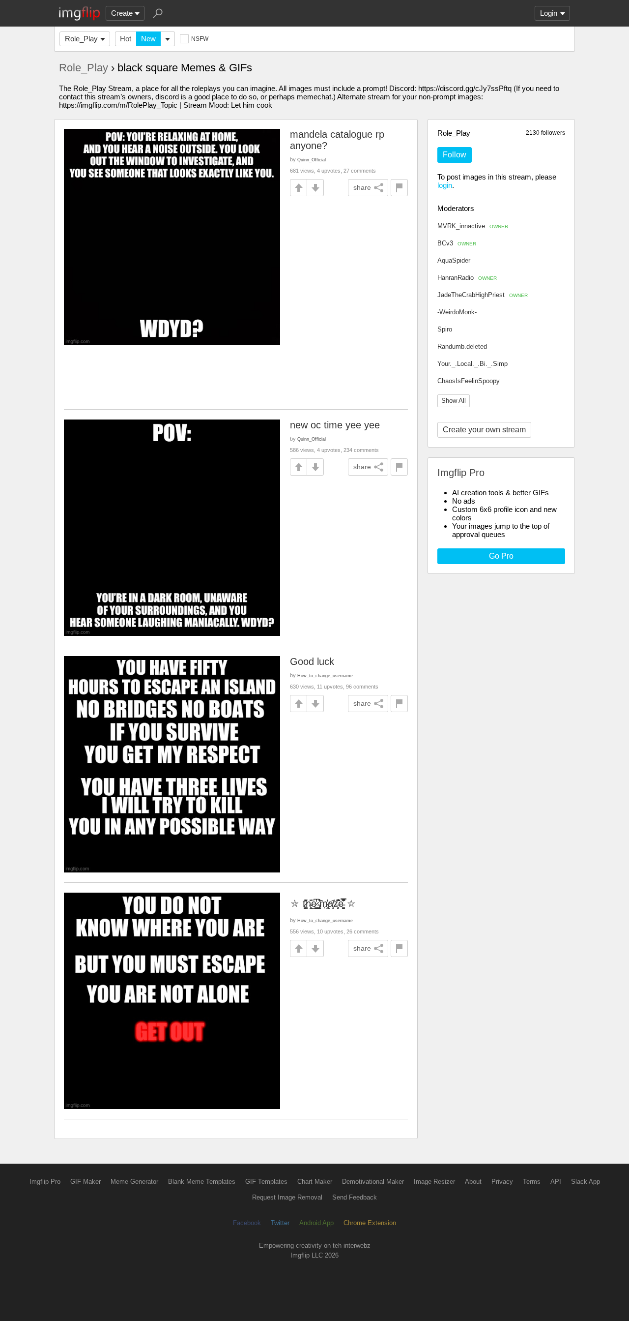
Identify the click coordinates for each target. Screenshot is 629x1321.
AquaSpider (453, 260)
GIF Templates (266, 1181)
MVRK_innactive (472, 226)
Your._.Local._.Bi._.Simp (472, 363)
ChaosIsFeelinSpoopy (468, 381)
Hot (125, 38)
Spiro (444, 329)
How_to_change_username (325, 675)
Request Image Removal (287, 1197)
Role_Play (81, 38)
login (444, 185)
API (555, 1181)
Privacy (502, 1181)
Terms (532, 1181)
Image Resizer (434, 1181)
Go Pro (501, 556)
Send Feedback (354, 1197)
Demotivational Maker (373, 1181)
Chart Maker (314, 1181)
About (473, 1181)
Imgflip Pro (44, 1181)
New (148, 38)
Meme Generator (134, 1181)
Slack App (585, 1181)
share (362, 187)
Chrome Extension (369, 1223)
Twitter (280, 1223)
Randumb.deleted (462, 346)
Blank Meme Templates (201, 1181)
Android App (316, 1223)
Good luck (312, 661)
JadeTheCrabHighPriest (482, 295)
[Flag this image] (399, 187)
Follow (454, 154)
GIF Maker (85, 1181)
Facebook (247, 1223)
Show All (453, 400)
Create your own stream (484, 429)
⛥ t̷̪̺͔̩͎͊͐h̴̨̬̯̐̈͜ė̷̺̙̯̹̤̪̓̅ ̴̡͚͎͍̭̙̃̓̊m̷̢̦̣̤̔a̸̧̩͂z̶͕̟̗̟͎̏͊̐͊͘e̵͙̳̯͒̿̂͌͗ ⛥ (323, 903)
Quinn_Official (311, 159)
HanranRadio (467, 277)
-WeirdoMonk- (457, 312)
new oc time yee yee (335, 425)
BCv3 (456, 243)
